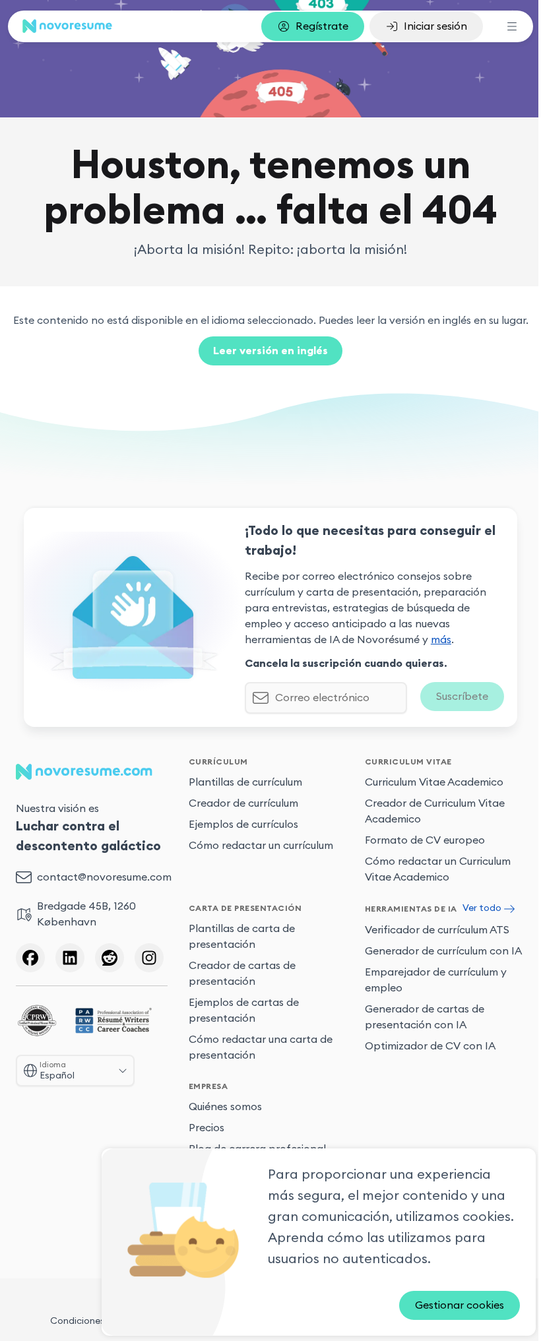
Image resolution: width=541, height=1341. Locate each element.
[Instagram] (149, 957)
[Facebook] (30, 957)
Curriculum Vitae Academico (434, 782)
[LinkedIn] (69, 957)
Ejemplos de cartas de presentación (244, 1010)
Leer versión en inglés (270, 351)
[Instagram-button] (149, 957)
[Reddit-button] (109, 957)
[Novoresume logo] (67, 26)
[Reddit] (109, 957)
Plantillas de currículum (245, 782)
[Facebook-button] (30, 957)
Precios (206, 1128)
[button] (312, 26)
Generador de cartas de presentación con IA (424, 1016)
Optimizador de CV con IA (430, 1045)
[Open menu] (512, 26)
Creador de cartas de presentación (242, 973)
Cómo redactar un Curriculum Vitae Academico (438, 869)
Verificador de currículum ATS (437, 929)
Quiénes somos (225, 1107)
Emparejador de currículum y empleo (436, 979)
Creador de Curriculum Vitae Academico (435, 811)
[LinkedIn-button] (69, 957)
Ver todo (481, 908)
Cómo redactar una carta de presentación (261, 1047)
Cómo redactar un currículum (261, 845)
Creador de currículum (243, 803)
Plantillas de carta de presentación (242, 936)
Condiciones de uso (93, 1320)
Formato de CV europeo (425, 840)
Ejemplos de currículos (243, 824)
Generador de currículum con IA (443, 950)
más (441, 640)
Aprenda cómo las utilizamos (359, 1238)
